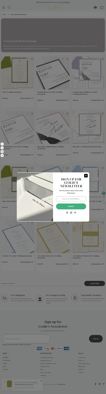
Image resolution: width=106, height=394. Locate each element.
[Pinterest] (75, 212)
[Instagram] (71, 212)
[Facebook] (67, 212)
